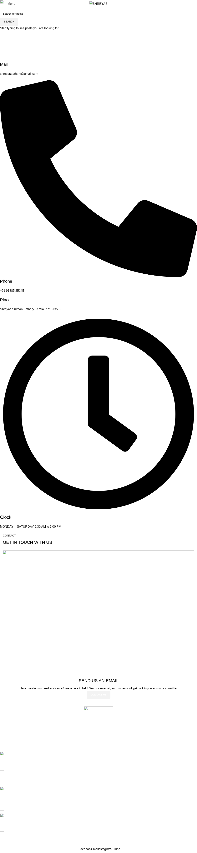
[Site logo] (98, 3)
